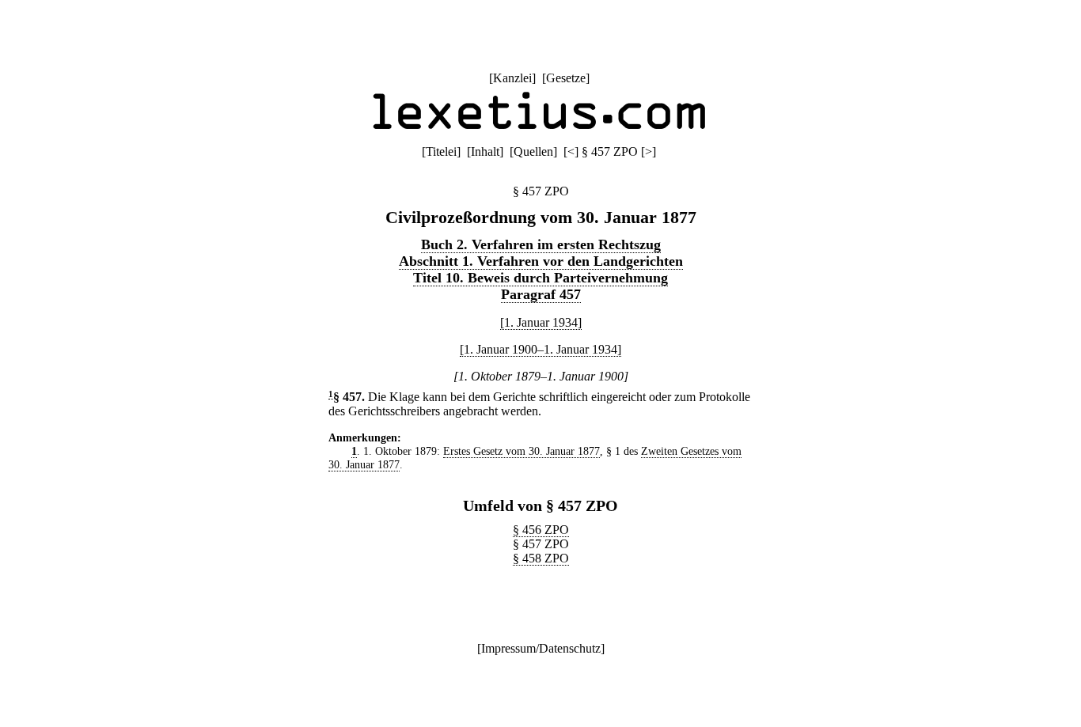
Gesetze (566, 78)
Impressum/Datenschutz (541, 648)
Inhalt (485, 151)
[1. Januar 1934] (541, 322)
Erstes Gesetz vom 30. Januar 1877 (521, 451)
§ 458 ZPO (541, 558)
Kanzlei (512, 78)
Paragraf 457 (541, 294)
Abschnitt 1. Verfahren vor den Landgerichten (541, 261)
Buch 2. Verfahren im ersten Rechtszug (541, 244)
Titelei (441, 151)
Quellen (533, 151)
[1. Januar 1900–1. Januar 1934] (540, 349)
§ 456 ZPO (541, 529)
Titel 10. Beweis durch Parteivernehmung (540, 278)
